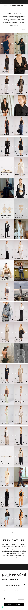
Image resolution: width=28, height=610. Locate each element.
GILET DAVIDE (18, 463)
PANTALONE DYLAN (19, 422)
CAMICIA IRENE (18, 380)
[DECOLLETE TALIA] (7, 167)
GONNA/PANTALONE (6, 525)
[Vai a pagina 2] (22, 533)
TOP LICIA (3, 401)
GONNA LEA (18, 133)
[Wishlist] (21, 5)
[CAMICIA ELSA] (7, 250)
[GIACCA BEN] (21, 188)
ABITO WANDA (4, 360)
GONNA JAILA (4, 442)
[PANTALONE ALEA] (21, 497)
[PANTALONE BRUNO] (21, 436)
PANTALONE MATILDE (6, 153)
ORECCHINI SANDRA (6, 215)
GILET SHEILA (4, 422)
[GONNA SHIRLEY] (7, 497)
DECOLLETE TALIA (5, 174)
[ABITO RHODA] (21, 43)
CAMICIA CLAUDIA (19, 91)
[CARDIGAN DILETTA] (21, 332)
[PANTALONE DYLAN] (21, 415)
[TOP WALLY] (7, 332)
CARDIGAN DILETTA (19, 339)
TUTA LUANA (18, 484)
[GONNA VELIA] (21, 147)
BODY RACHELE (4, 112)
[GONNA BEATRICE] (7, 477)
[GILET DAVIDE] (21, 456)
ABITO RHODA (18, 50)
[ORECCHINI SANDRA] (7, 208)
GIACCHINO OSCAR (5, 318)
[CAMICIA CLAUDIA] (21, 85)
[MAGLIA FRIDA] (7, 85)
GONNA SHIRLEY (5, 504)
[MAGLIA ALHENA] (21, 64)
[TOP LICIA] (7, 394)
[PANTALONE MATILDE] (7, 147)
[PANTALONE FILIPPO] (21, 394)
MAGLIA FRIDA (4, 91)
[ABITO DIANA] (7, 43)
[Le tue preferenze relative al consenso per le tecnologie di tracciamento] (2, 607)
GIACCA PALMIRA (19, 112)
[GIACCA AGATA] (7, 374)
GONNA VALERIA (19, 525)
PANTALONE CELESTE (20, 174)
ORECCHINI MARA (19, 215)
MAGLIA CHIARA (5, 71)
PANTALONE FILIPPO (19, 401)
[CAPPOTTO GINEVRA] (7, 126)
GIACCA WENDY (18, 257)
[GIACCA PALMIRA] (21, 105)
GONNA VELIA (18, 153)
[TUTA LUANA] (21, 477)
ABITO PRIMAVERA (5, 195)
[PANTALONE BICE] (21, 270)
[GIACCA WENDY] (21, 250)
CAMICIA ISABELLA (19, 360)
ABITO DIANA (4, 50)
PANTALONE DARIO (5, 236)
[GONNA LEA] (21, 126)
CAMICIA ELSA (4, 257)
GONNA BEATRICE (5, 484)
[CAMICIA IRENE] (21, 374)
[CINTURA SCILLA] (7, 456)
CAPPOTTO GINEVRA (6, 133)
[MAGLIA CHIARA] (7, 64)
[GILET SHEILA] (7, 415)
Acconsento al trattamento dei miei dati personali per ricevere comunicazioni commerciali (15, 599)
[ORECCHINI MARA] (21, 208)
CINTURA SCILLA (5, 463)
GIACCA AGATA (4, 380)
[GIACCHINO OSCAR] (7, 312)
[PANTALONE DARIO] (7, 229)
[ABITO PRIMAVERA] (7, 188)
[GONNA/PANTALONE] (7, 518)
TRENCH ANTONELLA (20, 236)
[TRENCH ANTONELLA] (21, 229)
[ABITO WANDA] (7, 353)
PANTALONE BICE (19, 277)
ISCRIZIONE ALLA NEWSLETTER (14, 604)
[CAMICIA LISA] (7, 270)
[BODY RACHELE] (7, 105)
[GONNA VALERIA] (21, 518)
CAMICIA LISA (4, 277)
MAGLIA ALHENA (19, 71)
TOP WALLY (3, 339)
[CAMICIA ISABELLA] (21, 353)
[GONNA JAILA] (7, 436)
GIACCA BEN (18, 195)
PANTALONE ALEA (19, 504)
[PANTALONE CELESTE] (21, 167)
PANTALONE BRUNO (19, 442)
